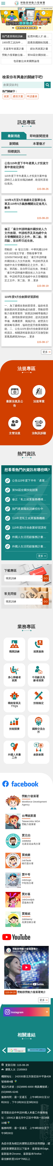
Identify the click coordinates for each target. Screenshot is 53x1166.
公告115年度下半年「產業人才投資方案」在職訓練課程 (31, 480)
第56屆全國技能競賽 (39, 54)
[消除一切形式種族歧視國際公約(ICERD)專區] (16, 1049)
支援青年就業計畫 (13, 48)
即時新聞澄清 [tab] (39, 136)
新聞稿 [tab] (14, 143)
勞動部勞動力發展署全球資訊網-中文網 (29, 3)
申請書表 (32, 96)
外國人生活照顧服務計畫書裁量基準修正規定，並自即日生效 (31, 536)
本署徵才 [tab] (39, 143)
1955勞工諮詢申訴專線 (13, 42)
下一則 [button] (49, 1050)
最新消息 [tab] (14, 136)
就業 (6, 96)
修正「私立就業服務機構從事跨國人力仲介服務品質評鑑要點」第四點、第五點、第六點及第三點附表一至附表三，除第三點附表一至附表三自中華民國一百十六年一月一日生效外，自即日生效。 (31, 499)
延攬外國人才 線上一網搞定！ (39, 36)
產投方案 (18, 96)
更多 (45, 351)
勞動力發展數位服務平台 (13, 54)
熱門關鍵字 (8, 91)
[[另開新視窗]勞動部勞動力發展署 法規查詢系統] (37, 1050)
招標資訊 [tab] (14, 151)
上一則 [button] (3, 1050)
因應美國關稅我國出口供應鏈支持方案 (39, 42)
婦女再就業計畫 (39, 48)
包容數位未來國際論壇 (26, 61)
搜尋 (47, 85)
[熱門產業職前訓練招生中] (26, 19)
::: (2, 8)
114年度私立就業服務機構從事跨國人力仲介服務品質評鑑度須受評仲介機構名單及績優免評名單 (31, 518)
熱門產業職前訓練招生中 (13, 36)
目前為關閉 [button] (3, 3)
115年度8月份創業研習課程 (29, 527)
